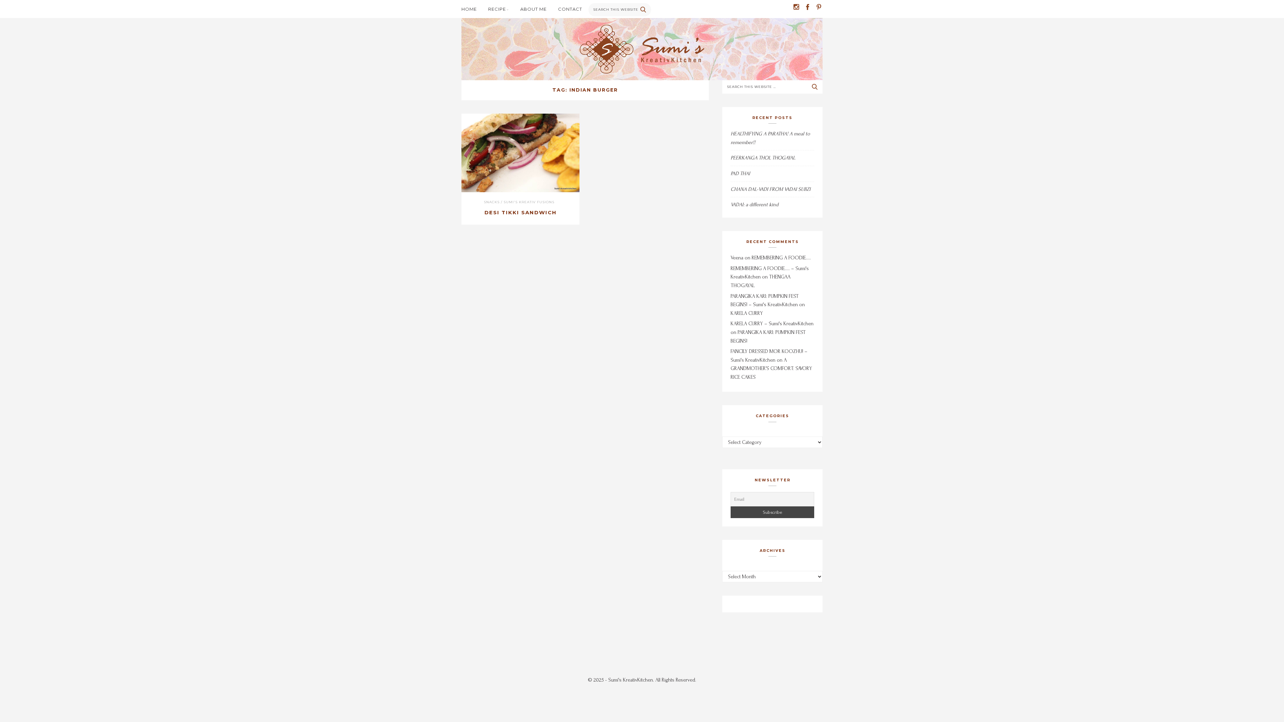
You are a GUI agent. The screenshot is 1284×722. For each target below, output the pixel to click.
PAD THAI (740, 173)
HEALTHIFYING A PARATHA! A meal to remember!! (770, 138)
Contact (570, 9)
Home (469, 9)
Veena (737, 258)
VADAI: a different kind (754, 205)
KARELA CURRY (747, 313)
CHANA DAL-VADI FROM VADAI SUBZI (771, 189)
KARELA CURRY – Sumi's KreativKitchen (772, 324)
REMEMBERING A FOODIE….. (781, 258)
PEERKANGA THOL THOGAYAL (763, 158)
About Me (533, 9)
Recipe (497, 9)
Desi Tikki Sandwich (521, 212)
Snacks (492, 202)
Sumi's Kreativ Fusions (529, 202)
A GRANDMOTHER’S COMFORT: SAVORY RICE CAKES (771, 368)
